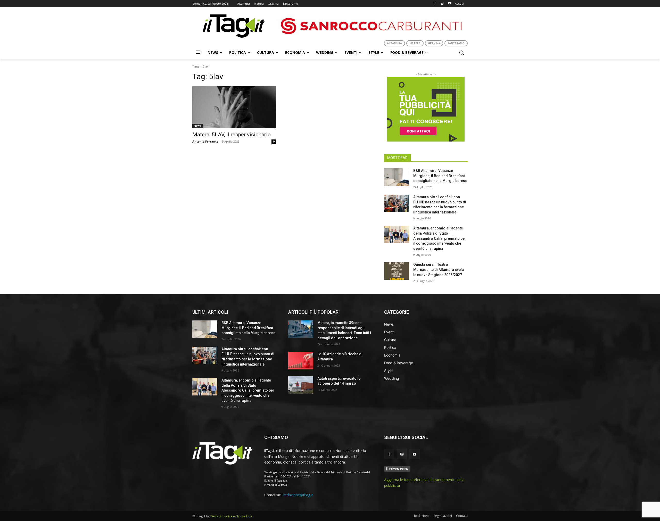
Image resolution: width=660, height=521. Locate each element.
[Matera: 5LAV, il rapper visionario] (234, 107)
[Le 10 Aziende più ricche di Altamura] (300, 360)
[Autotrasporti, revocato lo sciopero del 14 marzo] (300, 385)
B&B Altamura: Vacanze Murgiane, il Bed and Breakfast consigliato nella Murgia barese (440, 176)
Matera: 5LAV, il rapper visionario (231, 134)
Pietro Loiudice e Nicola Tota (231, 516)
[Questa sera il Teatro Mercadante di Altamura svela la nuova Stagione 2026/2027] (396, 271)
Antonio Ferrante (205, 141)
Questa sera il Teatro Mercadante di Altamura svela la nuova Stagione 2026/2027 (438, 269)
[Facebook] (435, 4)
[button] (461, 52)
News (197, 126)
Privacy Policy (398, 468)
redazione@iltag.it (298, 494)
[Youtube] (449, 4)
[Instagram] (442, 4)
